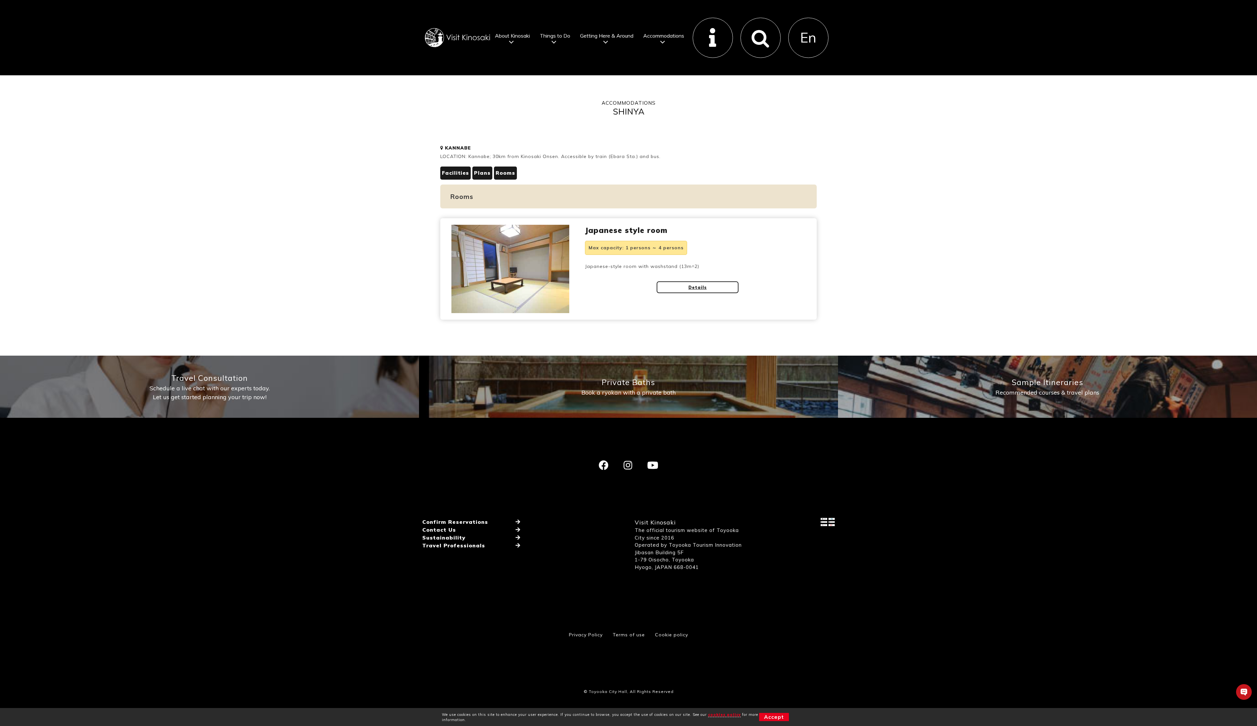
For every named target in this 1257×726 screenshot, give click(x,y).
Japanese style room (626, 230)
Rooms (505, 173)
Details (697, 287)
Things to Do (555, 35)
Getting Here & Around (606, 35)
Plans (482, 173)
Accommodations (663, 35)
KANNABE (457, 148)
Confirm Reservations (455, 522)
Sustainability (443, 537)
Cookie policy (671, 635)
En (808, 37)
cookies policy (724, 714)
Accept (774, 717)
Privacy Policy (586, 635)
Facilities (455, 173)
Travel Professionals (453, 545)
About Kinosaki (512, 35)
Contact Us (439, 529)
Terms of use (629, 635)
